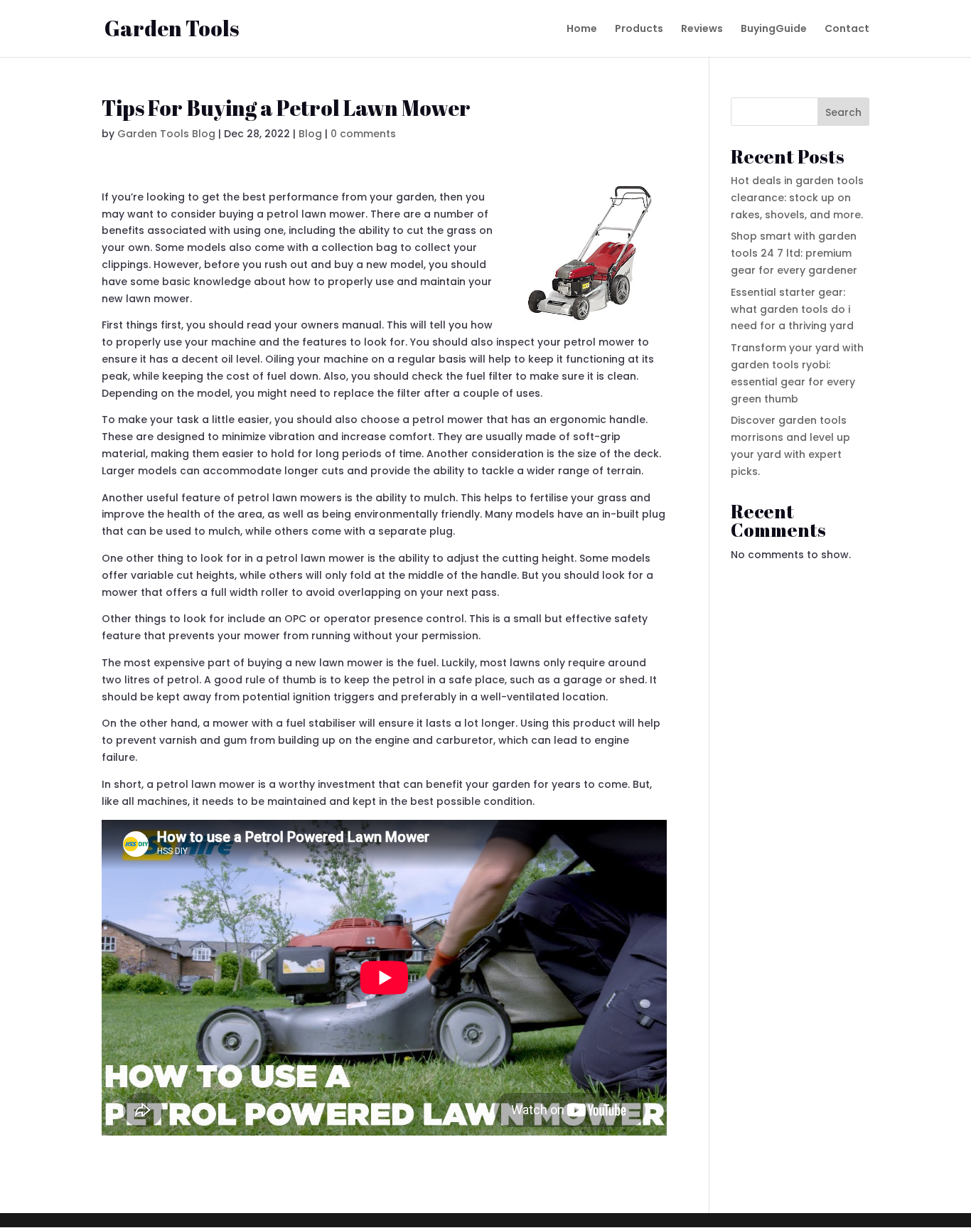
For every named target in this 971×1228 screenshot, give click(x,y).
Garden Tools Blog (166, 134)
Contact (847, 29)
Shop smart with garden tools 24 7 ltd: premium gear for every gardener (794, 253)
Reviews (702, 29)
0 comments (363, 134)
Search (843, 112)
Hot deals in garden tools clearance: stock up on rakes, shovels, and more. (797, 197)
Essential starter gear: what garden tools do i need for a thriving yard (792, 309)
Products (639, 29)
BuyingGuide (774, 29)
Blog (310, 134)
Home (582, 29)
